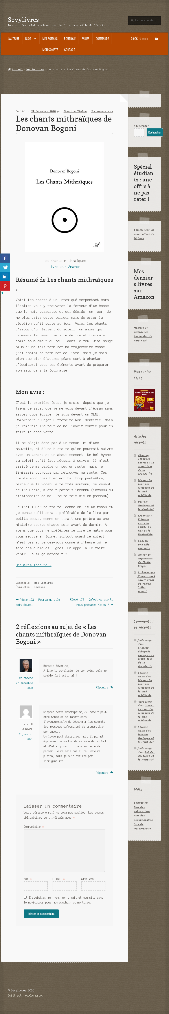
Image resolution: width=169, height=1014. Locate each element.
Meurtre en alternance (141, 330)
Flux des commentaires (143, 818)
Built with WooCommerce (25, 995)
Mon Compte (50, 49)
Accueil (17, 69)
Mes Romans (50, 38)
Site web (87, 878)
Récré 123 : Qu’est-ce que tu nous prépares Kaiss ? (91, 602)
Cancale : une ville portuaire (144, 545)
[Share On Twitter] (5, 267)
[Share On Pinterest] (5, 286)
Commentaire (34, 826)
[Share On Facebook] (5, 258)
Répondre (102, 687)
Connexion (141, 803)
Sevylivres (23, 19)
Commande (102, 38)
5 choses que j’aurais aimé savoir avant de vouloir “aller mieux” (146, 581)
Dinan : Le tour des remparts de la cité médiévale (146, 487)
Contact (69, 49)
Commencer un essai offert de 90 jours (144, 234)
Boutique (69, 38)
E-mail (59, 878)
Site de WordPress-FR (143, 826)
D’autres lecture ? (33, 565)
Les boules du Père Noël (143, 338)
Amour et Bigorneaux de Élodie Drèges (145, 560)
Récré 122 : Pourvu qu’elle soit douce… (38, 602)
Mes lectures (35, 69)
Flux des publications (142, 809)
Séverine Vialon (75, 111)
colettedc (26, 678)
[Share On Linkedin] (5, 276)
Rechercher (141, 126)
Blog (28, 38)
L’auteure (13, 38)
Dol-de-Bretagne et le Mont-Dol (146, 505)
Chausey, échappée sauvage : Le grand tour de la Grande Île (146, 464)
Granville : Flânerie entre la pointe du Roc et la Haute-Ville (145, 525)
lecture (39, 587)
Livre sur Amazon (64, 267)
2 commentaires (102, 111)
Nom (27, 878)
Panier (85, 38)
